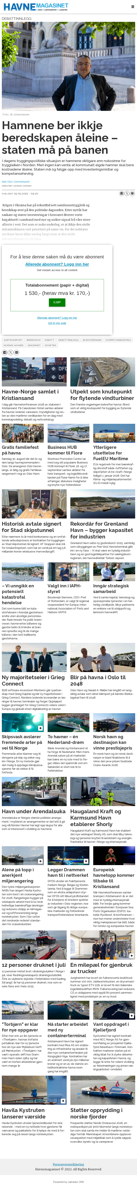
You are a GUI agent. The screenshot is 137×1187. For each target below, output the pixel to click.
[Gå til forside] (64, 6)
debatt (49, 340)
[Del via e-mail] (132, 193)
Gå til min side (57, 323)
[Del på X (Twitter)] (126, 193)
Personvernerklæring (68, 1164)
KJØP (57, 302)
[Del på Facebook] (121, 193)
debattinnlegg (68, 340)
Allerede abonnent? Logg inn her (57, 264)
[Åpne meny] (132, 6)
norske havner (14, 345)
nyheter (50, 345)
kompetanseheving (118, 340)
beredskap (34, 340)
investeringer (92, 340)
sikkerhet (34, 345)
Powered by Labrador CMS (68, 1181)
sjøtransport (13, 340)
